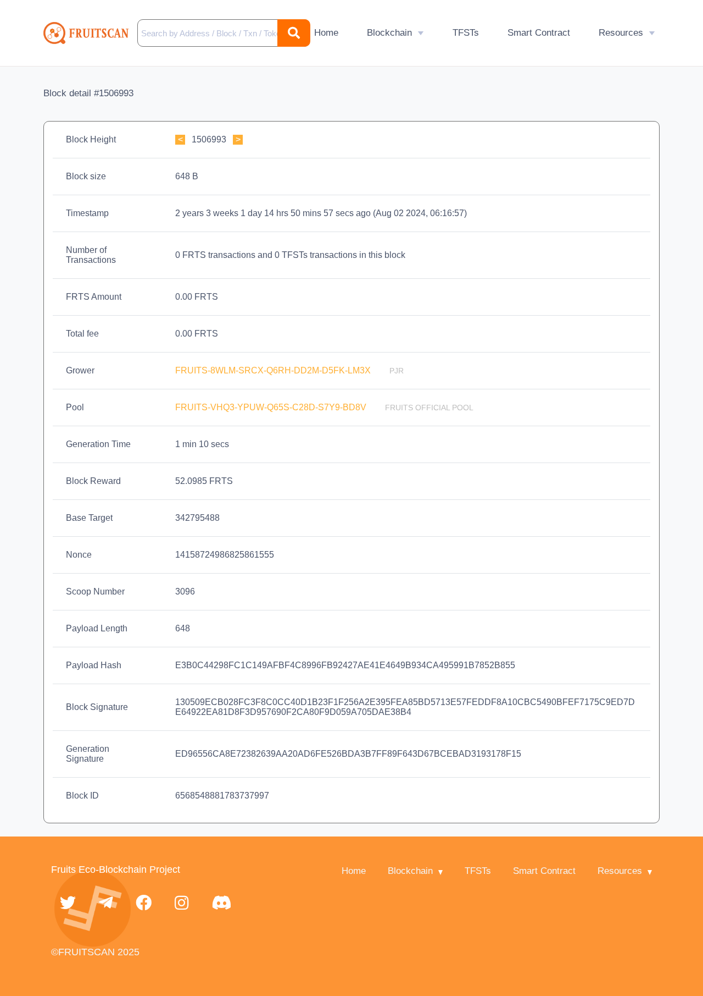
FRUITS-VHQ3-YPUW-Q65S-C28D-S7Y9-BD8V (272, 407)
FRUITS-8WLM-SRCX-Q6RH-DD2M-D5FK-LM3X (274, 370)
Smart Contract (538, 32)
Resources (621, 32)
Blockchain (389, 32)
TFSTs (466, 32)
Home (326, 32)
